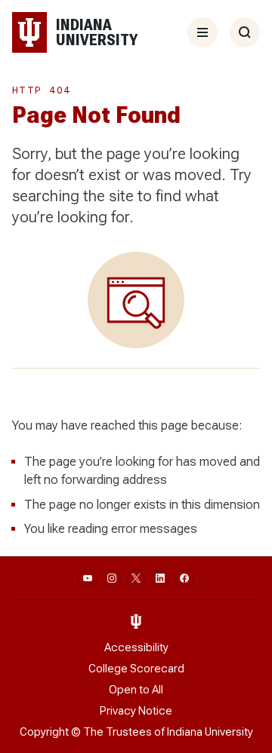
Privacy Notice (136, 711)
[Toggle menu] (202, 32)
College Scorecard (136, 669)
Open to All (136, 690)
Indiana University (210, 732)
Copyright (44, 732)
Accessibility (136, 647)
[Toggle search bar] (245, 32)
